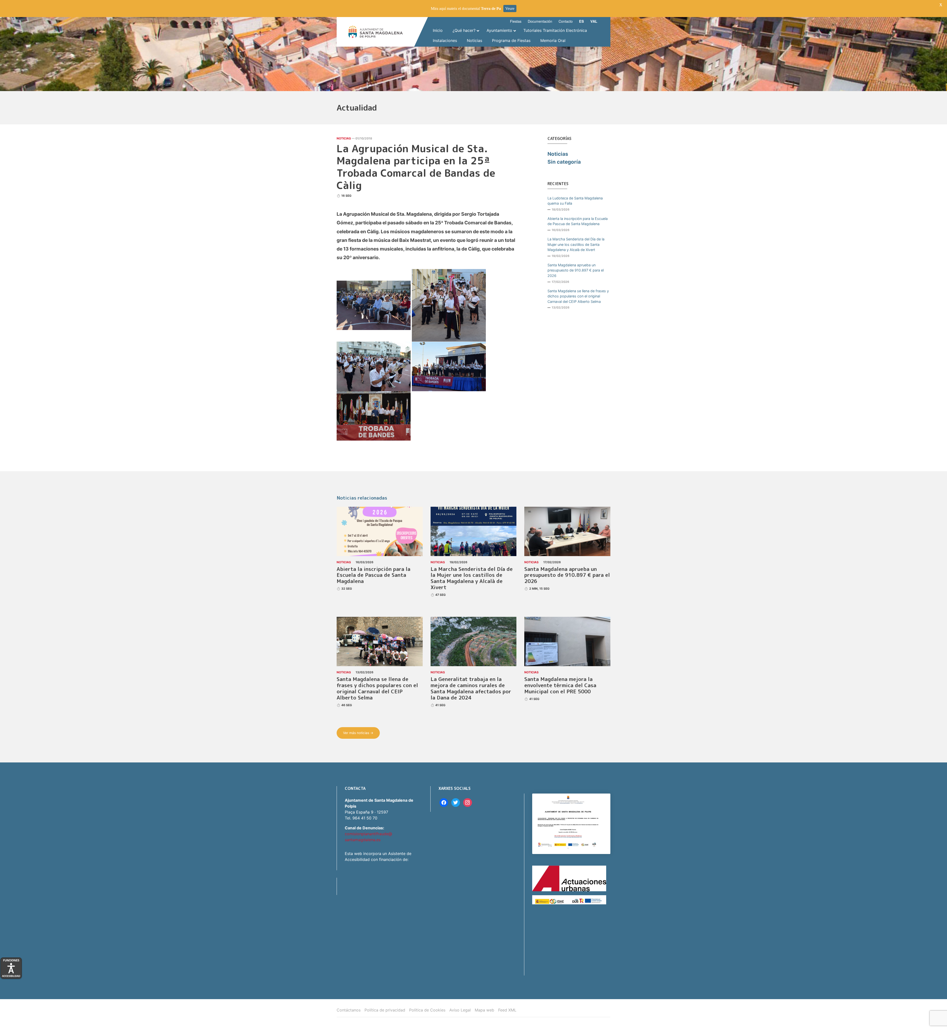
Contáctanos (349, 1010)
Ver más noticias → (358, 733)
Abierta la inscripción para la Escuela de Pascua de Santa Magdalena (577, 221)
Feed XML (507, 1010)
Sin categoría (564, 162)
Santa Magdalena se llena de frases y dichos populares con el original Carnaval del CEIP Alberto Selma (578, 296)
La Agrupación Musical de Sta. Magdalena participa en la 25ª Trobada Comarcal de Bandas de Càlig (416, 167)
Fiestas (515, 21)
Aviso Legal (460, 1010)
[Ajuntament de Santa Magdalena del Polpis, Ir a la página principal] (375, 32)
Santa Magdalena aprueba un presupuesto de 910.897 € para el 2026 (575, 270)
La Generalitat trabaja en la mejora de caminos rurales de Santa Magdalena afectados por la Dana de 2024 (471, 688)
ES (581, 21)
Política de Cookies (427, 1010)
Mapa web (484, 1010)
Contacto (566, 21)
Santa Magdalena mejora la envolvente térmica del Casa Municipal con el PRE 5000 (560, 685)
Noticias (344, 138)
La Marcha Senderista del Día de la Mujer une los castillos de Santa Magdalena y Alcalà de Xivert (575, 244)
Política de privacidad (384, 1010)
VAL (593, 21)
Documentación (540, 21)
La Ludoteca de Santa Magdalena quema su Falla (575, 201)
